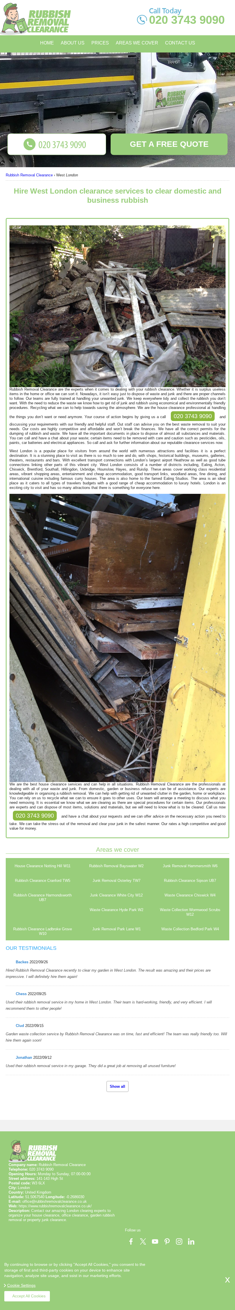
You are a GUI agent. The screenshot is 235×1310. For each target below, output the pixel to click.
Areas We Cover (137, 42)
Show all (117, 1086)
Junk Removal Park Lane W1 (116, 929)
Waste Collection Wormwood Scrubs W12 (190, 912)
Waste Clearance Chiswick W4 (190, 895)
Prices (100, 42)
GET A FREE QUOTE (169, 144)
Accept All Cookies (29, 1296)
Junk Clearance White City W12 (116, 895)
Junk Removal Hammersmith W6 (190, 866)
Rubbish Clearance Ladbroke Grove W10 (42, 931)
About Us (73, 42)
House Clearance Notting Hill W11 (42, 866)
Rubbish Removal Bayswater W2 (116, 866)
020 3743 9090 (193, 416)
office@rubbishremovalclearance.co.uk (54, 1201)
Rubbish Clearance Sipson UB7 (190, 880)
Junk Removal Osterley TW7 (116, 880)
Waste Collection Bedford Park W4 (190, 929)
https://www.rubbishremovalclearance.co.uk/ (55, 1206)
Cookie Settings (21, 1285)
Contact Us (180, 42)
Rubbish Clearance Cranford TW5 (42, 880)
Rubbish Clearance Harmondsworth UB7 (42, 897)
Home (47, 42)
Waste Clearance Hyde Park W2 (116, 910)
